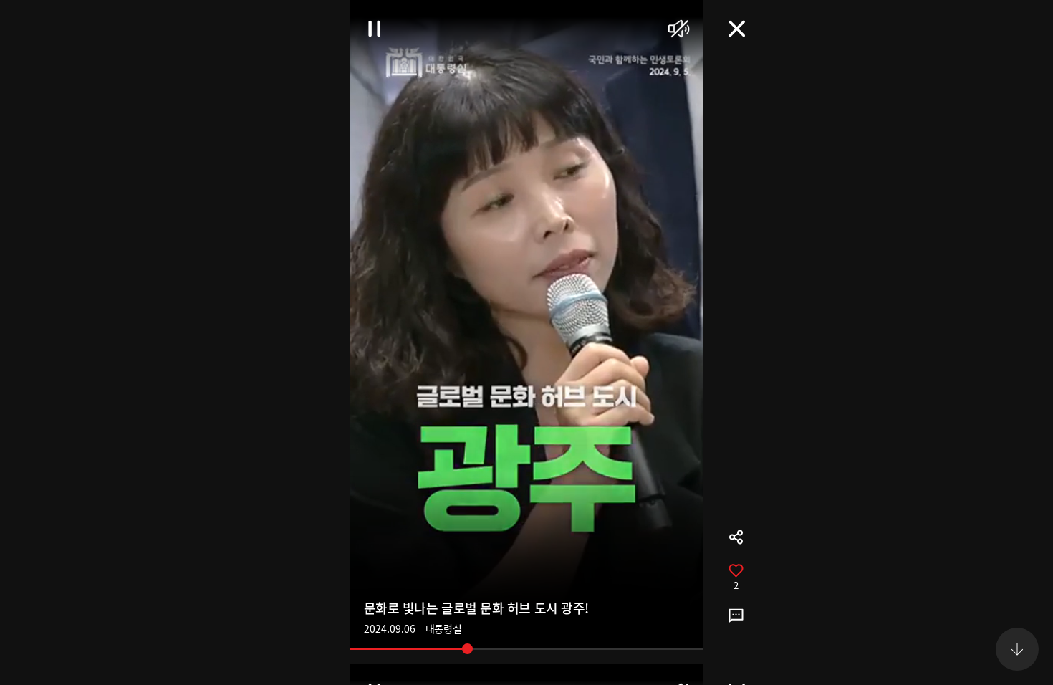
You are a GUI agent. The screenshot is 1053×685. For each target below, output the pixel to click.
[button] (1017, 35)
